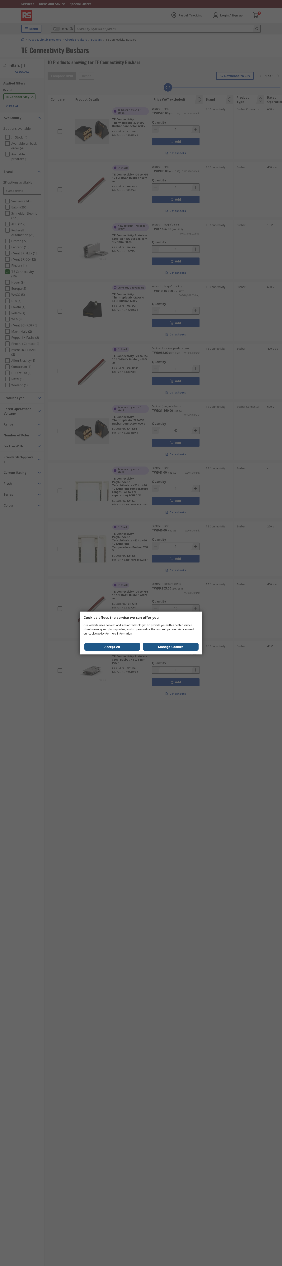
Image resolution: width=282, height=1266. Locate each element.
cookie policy (96, 633)
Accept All (112, 647)
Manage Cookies (170, 647)
